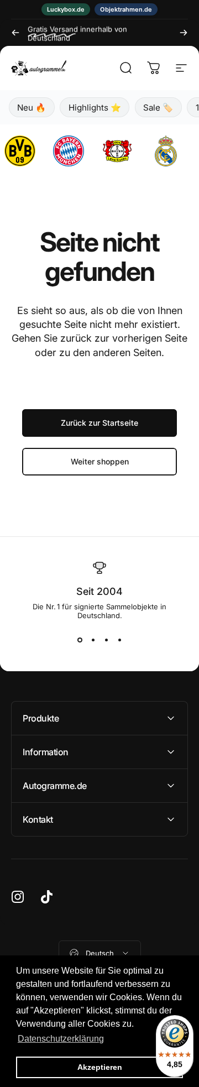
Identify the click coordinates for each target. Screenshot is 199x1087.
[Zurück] (15, 32)
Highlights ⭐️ (95, 107)
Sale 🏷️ (158, 107)
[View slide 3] (106, 639)
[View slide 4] (119, 639)
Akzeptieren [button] (99, 1067)
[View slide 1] (79, 639)
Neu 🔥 (31, 107)
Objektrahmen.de (126, 9)
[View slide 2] (93, 639)
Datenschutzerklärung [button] (61, 1038)
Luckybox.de (66, 9)
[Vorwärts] (183, 32)
